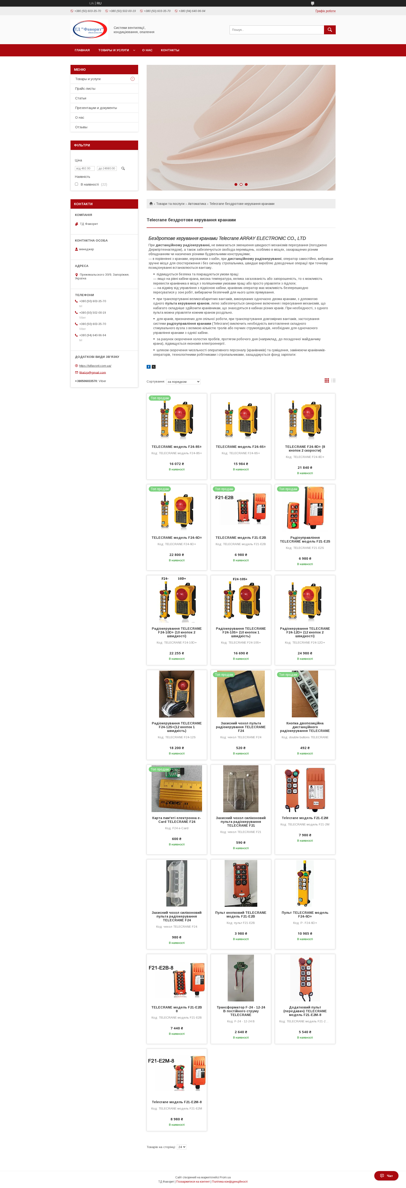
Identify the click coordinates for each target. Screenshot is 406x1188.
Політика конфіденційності (230, 1181)
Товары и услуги (113, 50)
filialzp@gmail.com (92, 372)
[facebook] (149, 367)
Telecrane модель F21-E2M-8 (177, 1102)
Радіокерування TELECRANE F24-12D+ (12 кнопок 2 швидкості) (305, 632)
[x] (154, 367)
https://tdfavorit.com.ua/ (95, 365)
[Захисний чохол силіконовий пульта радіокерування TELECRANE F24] (177, 883)
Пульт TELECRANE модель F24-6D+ (305, 914)
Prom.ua (225, 1177)
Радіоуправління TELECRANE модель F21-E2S (305, 539)
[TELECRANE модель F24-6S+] (241, 417)
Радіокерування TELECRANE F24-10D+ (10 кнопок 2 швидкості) (177, 632)
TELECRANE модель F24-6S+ (241, 447)
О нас (147, 50)
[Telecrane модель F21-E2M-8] (177, 1072)
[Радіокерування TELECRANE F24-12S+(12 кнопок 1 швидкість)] (177, 693)
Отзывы (81, 127)
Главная (82, 50)
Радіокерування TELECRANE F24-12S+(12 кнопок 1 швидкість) (177, 727)
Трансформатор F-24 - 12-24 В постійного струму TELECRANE (241, 1011)
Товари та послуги (170, 204)
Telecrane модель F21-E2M (305, 818)
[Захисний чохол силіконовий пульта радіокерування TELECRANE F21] (241, 788)
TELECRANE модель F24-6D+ (177, 537)
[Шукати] (330, 29)
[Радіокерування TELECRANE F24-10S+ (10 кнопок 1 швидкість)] (241, 598)
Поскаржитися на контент (193, 1181)
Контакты (170, 50)
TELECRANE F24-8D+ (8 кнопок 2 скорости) (305, 448)
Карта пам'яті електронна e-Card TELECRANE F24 (176, 820)
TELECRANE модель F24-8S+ (177, 447)
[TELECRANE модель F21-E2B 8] (177, 977)
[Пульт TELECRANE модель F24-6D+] (305, 883)
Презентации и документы (96, 108)
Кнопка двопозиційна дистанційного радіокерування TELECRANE (305, 727)
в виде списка (333, 381)
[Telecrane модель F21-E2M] (305, 788)
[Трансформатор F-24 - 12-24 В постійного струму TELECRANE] (241, 977)
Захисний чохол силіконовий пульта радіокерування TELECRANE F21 (241, 821)
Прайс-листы (85, 88)
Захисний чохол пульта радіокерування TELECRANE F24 (241, 727)
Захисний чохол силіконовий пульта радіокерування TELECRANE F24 (177, 916)
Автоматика (197, 204)
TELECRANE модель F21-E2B (240, 537)
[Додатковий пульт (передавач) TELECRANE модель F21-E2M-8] (305, 977)
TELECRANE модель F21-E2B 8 (176, 1009)
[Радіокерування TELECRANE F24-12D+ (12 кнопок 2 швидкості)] (305, 598)
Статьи (80, 98)
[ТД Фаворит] (89, 38)
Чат (390, 1176)
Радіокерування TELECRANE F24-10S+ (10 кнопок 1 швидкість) (241, 632)
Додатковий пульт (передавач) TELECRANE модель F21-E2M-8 (305, 1011)
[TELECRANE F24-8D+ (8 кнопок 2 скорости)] (305, 417)
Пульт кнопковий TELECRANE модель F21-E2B (240, 914)
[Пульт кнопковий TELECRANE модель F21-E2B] (241, 883)
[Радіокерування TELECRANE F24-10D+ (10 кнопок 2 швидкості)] (177, 598)
